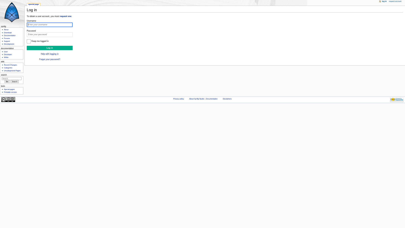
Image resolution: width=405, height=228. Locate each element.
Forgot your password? (49, 59)
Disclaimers (227, 99)
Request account (395, 1)
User (6, 52)
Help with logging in (50, 54)
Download (8, 33)
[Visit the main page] (12, 12)
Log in (384, 1)
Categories (8, 68)
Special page (33, 4)
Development (9, 44)
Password (31, 31)
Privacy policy (178, 99)
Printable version (10, 92)
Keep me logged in (40, 41)
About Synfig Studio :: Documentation (203, 99)
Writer (6, 57)
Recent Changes (10, 65)
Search (4, 75)
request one (65, 16)
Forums (7, 38)
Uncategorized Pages (12, 71)
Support (7, 41)
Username (31, 21)
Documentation (10, 35)
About (6, 30)
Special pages (9, 89)
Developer (8, 54)
